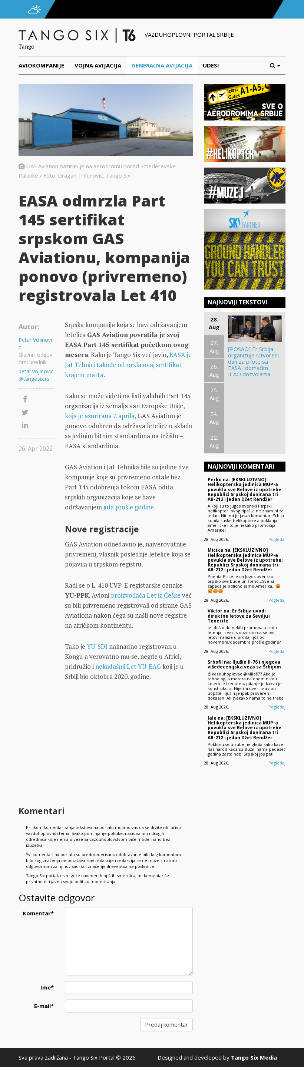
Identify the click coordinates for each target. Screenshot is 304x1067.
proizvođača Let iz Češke (146, 595)
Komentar (38, 913)
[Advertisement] (129, 744)
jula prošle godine (128, 507)
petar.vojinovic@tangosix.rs (36, 375)
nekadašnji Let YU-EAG (128, 666)
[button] (277, 65)
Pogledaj (276, 539)
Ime (47, 987)
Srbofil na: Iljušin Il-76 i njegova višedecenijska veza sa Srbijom (244, 664)
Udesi (211, 65)
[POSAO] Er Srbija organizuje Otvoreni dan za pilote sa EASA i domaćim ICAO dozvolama (253, 361)
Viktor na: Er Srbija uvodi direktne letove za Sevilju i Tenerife (239, 616)
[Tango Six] (78, 34)
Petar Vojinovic (35, 343)
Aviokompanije (41, 65)
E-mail (44, 1006)
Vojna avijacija (98, 65)
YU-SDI (97, 646)
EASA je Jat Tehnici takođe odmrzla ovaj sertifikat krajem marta (128, 364)
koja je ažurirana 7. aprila (100, 416)
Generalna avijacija (162, 65)
